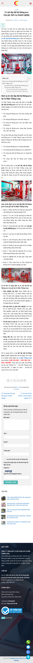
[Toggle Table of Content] (28, 78)
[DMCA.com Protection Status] (6, 618)
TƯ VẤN (16, 9)
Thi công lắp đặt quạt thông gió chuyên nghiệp (8, 396)
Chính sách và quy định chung (10, 592)
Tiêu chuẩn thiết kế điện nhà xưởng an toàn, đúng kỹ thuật (19, 498)
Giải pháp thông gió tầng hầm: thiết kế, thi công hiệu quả (19, 516)
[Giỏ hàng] (31, 3)
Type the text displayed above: (13, 474)
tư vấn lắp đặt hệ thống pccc (10, 38)
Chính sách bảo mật (7, 594)
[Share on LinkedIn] (24, 380)
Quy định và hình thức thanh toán (11, 597)
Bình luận (7, 417)
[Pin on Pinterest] (21, 380)
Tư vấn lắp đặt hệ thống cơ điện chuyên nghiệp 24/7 (25, 396)
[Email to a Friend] (18, 380)
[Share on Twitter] (14, 380)
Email (6, 442)
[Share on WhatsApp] (8, 380)
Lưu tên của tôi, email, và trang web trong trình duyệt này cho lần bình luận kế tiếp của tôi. (16, 462)
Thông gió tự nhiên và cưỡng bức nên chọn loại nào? (18, 523)
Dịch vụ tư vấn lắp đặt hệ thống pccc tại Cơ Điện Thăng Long (15, 82)
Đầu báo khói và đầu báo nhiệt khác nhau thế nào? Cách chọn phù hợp (18, 504)
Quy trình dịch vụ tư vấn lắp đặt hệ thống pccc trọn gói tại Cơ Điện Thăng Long (16, 86)
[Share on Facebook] (11, 380)
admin (25, 20)
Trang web (7, 450)
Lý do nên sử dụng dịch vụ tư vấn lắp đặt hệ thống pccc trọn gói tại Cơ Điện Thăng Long (17, 90)
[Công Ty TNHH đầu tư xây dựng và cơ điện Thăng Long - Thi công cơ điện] (16, 3)
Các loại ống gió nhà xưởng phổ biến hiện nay (18, 510)
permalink (16, 389)
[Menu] (2, 3)
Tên (5, 433)
